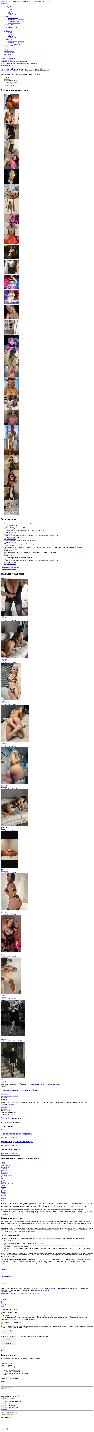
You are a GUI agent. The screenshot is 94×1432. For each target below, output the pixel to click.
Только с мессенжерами (10, 1400)
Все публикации (13, 8)
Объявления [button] (8, 16)
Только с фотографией (10, 1398)
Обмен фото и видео (11, 1118)
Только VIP (6, 1403)
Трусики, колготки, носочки (9, 1096)
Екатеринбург (5, 1167)
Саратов (3, 1187)
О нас (2, 1272)
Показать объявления (7, 1414)
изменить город (35, 1084)
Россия (3, 1162)
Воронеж (3, 1190)
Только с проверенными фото (12, 1401)
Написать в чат (5, 567)
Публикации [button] (8, 6)
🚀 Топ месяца (13, 63)
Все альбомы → (6, 578)
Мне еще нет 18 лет (7, 1333)
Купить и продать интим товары (17, 1141)
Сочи (2, 1200)
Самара (3, 1185)
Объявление (8, 534)
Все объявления (13, 18)
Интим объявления (14, 23)
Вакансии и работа (10, 1149)
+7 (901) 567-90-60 (10, 539)
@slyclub (45, 1336)
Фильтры (3, 1086)
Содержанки (33, 63)
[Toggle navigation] (6, 3)
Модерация (3, 1283)
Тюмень (3, 1177)
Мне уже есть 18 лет (7, 1331)
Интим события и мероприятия (16, 1134)
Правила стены (4, 1279)
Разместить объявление (9, 569)
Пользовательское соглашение (30, 1293)
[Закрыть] (2, 1348)
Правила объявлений (6, 1276)
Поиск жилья (7, 1126)
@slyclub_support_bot (82, 1288)
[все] (37, 1158)
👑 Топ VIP (4, 63)
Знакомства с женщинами (16, 21)
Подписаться (8, 1339)
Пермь (3, 1182)
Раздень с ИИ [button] (8, 24)
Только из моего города (10, 1407)
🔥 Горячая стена (23, 63)
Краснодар (4, 1168)
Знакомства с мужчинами (16, 19)
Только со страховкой (9, 1405)
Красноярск (4, 1172)
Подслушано (12, 14)
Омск (2, 1188)
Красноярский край (10, 27)
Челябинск (4, 1173)
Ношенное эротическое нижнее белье (19, 1090)
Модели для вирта (6, 1291)
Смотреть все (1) (7, 1114)
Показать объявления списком (50, 1084)
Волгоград (4, 1192)
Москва (3, 1164)
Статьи (10, 11)
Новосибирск (5, 1170)
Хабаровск (4, 1195)
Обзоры (10, 13)
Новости (10, 9)
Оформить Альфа (6, 1378)
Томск (3, 1197)
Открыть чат (15, 567)
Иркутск (3, 1198)
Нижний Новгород (7, 1183)
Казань (3, 1180)
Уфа (2, 1178)
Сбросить (4, 1409)
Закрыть (8, 1343)
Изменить (4, 1429)
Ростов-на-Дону (6, 1175)
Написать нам (4, 1269)
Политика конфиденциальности (11, 1293)
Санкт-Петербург (6, 1165)
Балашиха (4, 1193)
